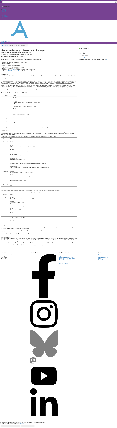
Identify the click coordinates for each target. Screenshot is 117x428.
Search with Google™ (7, 4)
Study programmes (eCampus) (65, 254)
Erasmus (20, 70)
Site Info (100, 260)
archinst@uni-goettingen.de (84, 57)
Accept (10, 426)
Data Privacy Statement (102, 254)
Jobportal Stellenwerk (63, 263)
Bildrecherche (5, 12)
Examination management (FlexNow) (66, 257)
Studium (4, 9)
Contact (99, 256)
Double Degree (12, 69)
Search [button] (109, 45)
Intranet (99, 258)
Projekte (4, 15)
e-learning (4, 14)
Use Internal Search (6, 6)
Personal (4, 10)
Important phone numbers (103, 257)
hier (106, 59)
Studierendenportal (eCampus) (65, 259)
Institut (3, 17)
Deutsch (114, 45)
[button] (2, 42)
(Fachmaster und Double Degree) (90, 61)
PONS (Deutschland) (12, 70)
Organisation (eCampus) (64, 256)
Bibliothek (4, 11)
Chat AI (60, 260)
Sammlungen (5, 16)
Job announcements (63, 262)
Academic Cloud (66, 260)
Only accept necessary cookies (28, 426)
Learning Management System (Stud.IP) (67, 258)
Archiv (3, 19)
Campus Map (101, 259)
